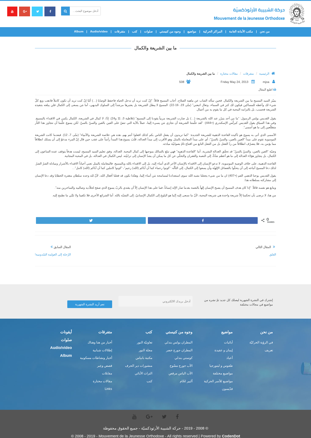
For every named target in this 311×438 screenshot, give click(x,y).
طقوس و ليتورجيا (221, 365)
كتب (134, 31)
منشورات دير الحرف (138, 365)
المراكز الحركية (212, 31)
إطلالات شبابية (102, 350)
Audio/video (99, 31)
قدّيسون (227, 389)
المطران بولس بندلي (179, 342)
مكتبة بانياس (144, 358)
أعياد (229, 358)
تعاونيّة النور (144, 342)
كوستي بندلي (184, 358)
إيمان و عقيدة (224, 350)
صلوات (148, 31)
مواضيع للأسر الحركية (218, 381)
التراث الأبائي (143, 373)
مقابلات (107, 373)
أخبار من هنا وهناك (100, 342)
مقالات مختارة (229, 73)
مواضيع (191, 31)
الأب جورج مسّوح (181, 365)
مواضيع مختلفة (223, 373)
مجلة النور (145, 350)
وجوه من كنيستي (170, 31)
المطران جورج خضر (179, 350)
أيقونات (66, 332)
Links (108, 389)
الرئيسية (264, 73)
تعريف (269, 350)
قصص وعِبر (104, 365)
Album (78, 31)
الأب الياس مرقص (181, 373)
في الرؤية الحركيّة (261, 342)
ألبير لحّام (186, 381)
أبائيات (228, 342)
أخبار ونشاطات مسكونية (96, 358)
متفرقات (119, 31)
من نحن (265, 31)
